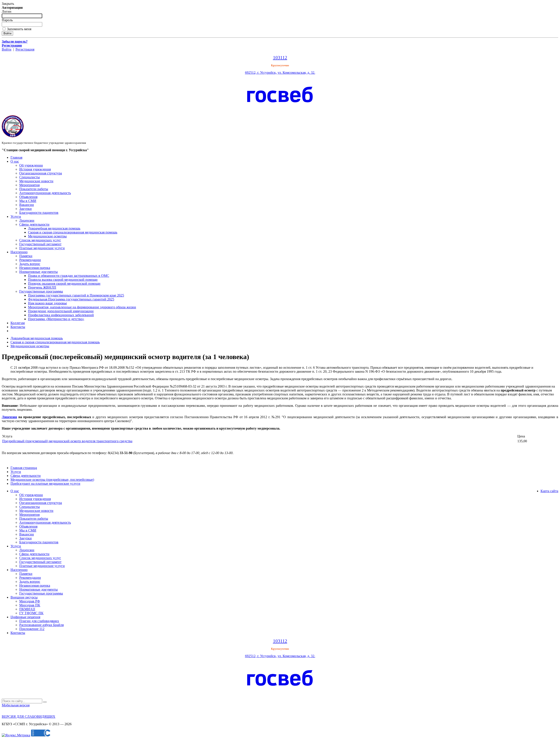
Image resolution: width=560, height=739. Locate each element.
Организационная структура (40, 173)
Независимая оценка (34, 268)
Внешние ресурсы (24, 597)
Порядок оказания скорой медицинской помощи (64, 283)
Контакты (17, 327)
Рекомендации (30, 260)
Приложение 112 (31, 629)
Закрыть (8, 3)
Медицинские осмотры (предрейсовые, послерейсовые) (52, 479)
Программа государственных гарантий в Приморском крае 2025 (76, 295)
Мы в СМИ (27, 201)
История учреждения (35, 169)
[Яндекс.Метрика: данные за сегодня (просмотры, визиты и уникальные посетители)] (16, 735)
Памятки (25, 256)
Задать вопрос (29, 264)
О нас (14, 161)
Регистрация (25, 49)
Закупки (25, 209)
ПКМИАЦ (27, 609)
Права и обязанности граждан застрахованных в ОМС (68, 275)
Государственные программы (41, 291)
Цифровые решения (25, 617)
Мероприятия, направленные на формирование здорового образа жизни (82, 307)
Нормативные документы (38, 272)
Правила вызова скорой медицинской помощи (63, 279)
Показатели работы (33, 189)
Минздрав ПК (29, 605)
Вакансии (26, 205)
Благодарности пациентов (38, 212)
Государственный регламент (40, 244)
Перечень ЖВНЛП (42, 287)
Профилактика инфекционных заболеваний (61, 315)
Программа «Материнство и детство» (56, 319)
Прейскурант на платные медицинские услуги (45, 483)
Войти (6, 49)
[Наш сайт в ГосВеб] (280, 110)
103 (276, 57)
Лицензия (9, 417)
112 (283, 57)
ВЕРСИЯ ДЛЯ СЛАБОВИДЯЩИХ (28, 716)
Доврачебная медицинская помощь (54, 228)
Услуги (15, 216)
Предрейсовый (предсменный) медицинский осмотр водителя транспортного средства (67, 441)
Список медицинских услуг (40, 240)
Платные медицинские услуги (42, 248)
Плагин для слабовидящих (39, 621)
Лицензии (26, 220)
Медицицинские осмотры (47, 236)
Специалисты (29, 177)
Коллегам (17, 323)
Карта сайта (549, 491)
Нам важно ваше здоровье (47, 303)
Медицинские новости (36, 181)
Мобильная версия (16, 705)
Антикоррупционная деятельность (45, 193)
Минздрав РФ (29, 601)
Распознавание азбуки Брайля (41, 625)
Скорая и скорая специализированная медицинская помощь (72, 232)
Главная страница (23, 468)
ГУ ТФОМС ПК (31, 613)
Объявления (28, 197)
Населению (19, 252)
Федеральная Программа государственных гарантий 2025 (71, 299)
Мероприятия (29, 185)
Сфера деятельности (34, 224)
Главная (16, 157)
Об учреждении (31, 165)
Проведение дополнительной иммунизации (61, 311)
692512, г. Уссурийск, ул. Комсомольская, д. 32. (280, 72)
